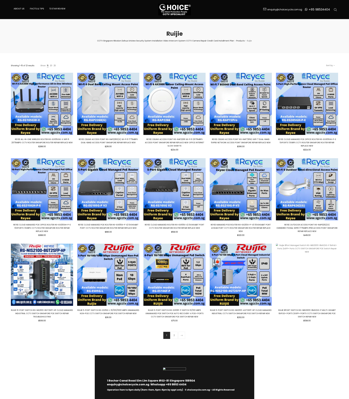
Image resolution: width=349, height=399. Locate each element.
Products (240, 40)
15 (48, 65)
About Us (19, 8)
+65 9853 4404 (176, 384)
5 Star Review (57, 8)
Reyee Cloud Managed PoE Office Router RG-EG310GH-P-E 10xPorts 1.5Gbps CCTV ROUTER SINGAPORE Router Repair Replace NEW (42, 228)
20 (51, 65)
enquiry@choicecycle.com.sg (128, 384)
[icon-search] (335, 9)
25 (55, 65)
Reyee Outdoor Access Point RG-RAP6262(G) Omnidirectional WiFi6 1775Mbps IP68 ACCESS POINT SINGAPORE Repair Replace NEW (307, 228)
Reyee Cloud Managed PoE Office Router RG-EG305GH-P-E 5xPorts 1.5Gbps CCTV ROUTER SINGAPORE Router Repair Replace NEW (307, 142)
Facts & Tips (37, 8)
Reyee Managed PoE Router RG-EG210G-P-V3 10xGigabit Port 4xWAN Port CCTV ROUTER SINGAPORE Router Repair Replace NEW (241, 228)
